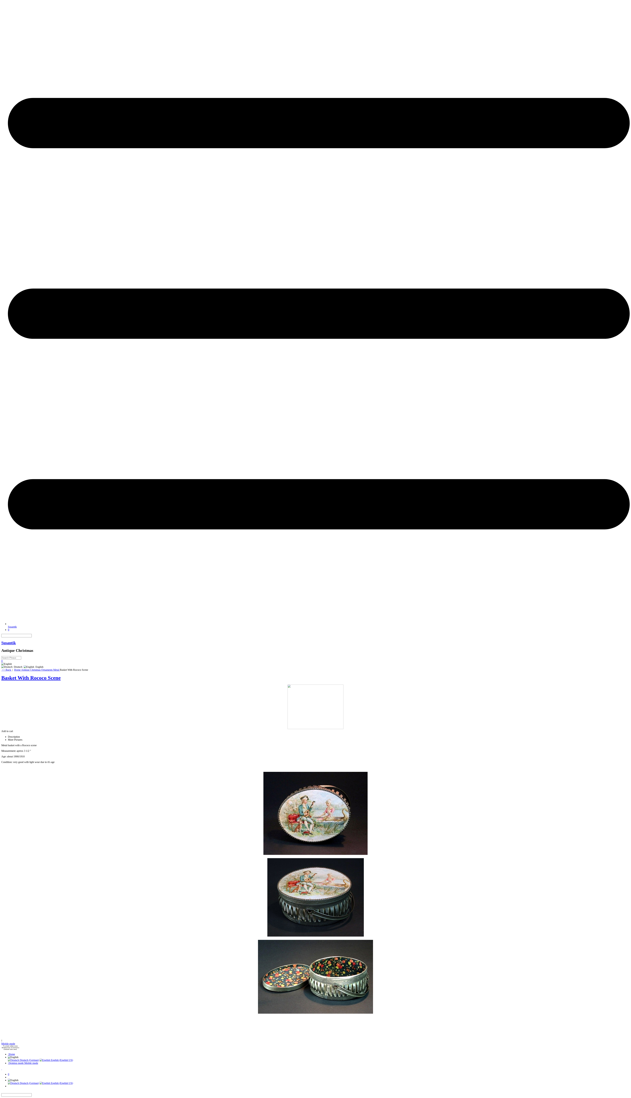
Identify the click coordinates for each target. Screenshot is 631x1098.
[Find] (33, 635)
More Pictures (15, 739)
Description (14, 736)
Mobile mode (8, 1043)
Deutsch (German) (29, 1060)
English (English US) (61, 1060)
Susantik (12, 626)
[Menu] (319, 623)
